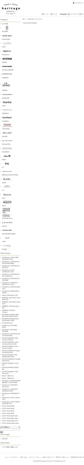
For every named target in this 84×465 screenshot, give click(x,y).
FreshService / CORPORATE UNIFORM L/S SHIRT (10, 390)
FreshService (5, 54)
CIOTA (4, 47)
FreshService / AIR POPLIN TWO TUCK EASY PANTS (11, 334)
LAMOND (4, 90)
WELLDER (4, 136)
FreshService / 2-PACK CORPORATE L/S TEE (8, 271)
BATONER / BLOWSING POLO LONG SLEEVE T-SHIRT (10, 319)
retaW (4, 241)
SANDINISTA (5, 113)
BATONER (5, 31)
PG (3, 167)
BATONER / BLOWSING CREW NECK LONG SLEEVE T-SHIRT (10, 315)
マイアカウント (79, 3)
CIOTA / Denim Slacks (8, 406)
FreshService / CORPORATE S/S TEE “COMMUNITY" (10, 275)
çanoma (4, 226)
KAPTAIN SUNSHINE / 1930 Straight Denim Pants (9, 355)
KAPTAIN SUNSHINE (7, 70)
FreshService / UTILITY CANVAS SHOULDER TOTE (11, 402)
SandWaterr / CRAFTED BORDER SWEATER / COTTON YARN (11, 381)
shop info (5, 439)
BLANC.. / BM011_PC (8, 376)
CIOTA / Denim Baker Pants (10, 416)
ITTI (3, 190)
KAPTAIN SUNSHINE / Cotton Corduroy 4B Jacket (10, 339)
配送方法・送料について (62, 457)
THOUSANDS (6, 129)
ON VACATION (6, 144)
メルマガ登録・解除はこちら (10, 447)
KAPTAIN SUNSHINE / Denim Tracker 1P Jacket (10, 347)
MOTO (4, 206)
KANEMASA (5, 78)
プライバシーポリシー (35, 457)
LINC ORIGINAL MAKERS (8, 234)
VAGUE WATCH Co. (7, 218)
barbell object (6, 39)
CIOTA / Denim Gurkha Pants (10, 423)
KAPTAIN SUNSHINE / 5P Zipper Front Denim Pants (11, 351)
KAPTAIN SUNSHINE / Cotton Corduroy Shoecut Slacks (10, 343)
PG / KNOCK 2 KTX (7, 323)
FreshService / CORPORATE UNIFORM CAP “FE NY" (10, 283)
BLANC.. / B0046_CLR (8, 378)
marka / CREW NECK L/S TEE (10, 295)
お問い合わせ (23, 457)
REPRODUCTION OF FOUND (10, 175)
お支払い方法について (48, 457)
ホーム (7, 457)
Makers (4, 159)
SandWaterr (5, 121)
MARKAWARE (5, 98)
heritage (4, 249)
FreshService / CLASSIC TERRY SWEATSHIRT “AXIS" (10, 258)
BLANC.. (4, 182)
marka (4, 106)
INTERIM (4, 62)
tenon (3, 198)
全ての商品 (5, 24)
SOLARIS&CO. (6, 152)
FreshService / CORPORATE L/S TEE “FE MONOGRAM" (10, 262)
